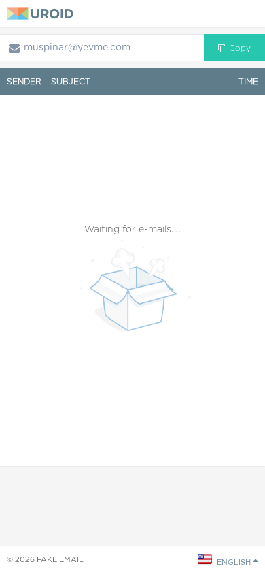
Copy (238, 48)
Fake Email (60, 559)
